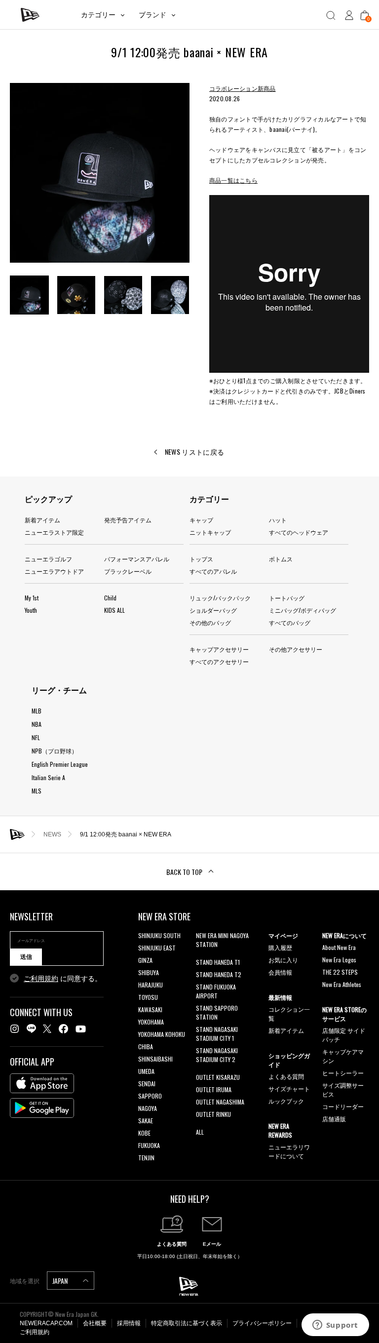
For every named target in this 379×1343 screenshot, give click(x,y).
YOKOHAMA (151, 1022)
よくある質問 (286, 1076)
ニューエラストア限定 (54, 532)
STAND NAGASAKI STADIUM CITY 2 (217, 1055)
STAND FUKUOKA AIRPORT (216, 991)
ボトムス (281, 558)
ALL (200, 1132)
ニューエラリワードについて (289, 1151)
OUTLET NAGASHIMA (220, 1102)
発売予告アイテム (128, 519)
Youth (31, 610)
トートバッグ (286, 597)
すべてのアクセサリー (219, 661)
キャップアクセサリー (219, 649)
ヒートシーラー (343, 1072)
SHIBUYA (148, 972)
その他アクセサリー (295, 649)
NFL (36, 737)
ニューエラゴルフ (48, 558)
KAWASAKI (150, 1009)
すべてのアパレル (213, 571)
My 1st (31, 597)
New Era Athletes (341, 984)
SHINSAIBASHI (155, 1059)
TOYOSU (148, 997)
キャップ (201, 519)
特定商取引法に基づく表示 (186, 1323)
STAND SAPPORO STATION (217, 1012)
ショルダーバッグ (213, 610)
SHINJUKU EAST (157, 948)
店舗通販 (334, 1118)
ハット (278, 519)
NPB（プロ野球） (54, 751)
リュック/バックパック (220, 597)
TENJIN (146, 1157)
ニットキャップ (210, 532)
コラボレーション (233, 88)
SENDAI (146, 1083)
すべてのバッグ (289, 622)
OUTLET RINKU (213, 1114)
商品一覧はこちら (233, 180)
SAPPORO (150, 1096)
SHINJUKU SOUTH (159, 935)
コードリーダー (343, 1106)
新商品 (267, 88)
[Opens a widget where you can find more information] (335, 1325)
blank (202, 956)
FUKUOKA (149, 1145)
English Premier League (60, 764)
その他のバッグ (210, 622)
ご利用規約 (41, 979)
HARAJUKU (150, 985)
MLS (36, 791)
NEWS (52, 834)
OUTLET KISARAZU (218, 1077)
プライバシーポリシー (262, 1323)
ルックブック (286, 1101)
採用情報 (129, 1323)
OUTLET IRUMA (213, 1089)
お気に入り (283, 959)
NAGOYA (147, 1108)
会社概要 (95, 1323)
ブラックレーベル (128, 571)
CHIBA (145, 1046)
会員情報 (280, 972)
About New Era (339, 947)
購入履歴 (280, 947)
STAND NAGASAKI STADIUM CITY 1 (217, 1033)
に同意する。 (63, 979)
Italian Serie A (48, 777)
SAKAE (145, 1120)
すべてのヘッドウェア (298, 532)
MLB (36, 711)
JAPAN (60, 1280)
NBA (36, 724)
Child (110, 597)
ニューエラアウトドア (54, 571)
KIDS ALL (114, 610)
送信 (26, 956)
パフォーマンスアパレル (136, 558)
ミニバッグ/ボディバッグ (302, 610)
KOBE (144, 1133)
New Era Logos (339, 959)
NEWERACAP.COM (46, 1323)
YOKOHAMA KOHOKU (161, 1034)
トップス (201, 558)
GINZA (145, 960)
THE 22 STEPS (340, 972)
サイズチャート (289, 1088)
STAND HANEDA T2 (218, 974)
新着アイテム (42, 519)
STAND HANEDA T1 (218, 962)
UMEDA (146, 1071)
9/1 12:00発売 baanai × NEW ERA (125, 834)
